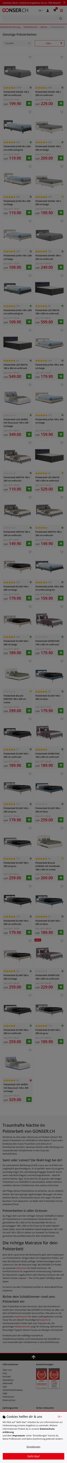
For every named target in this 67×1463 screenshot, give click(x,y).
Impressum (18, 1435)
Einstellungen (33, 1446)
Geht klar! (33, 1456)
